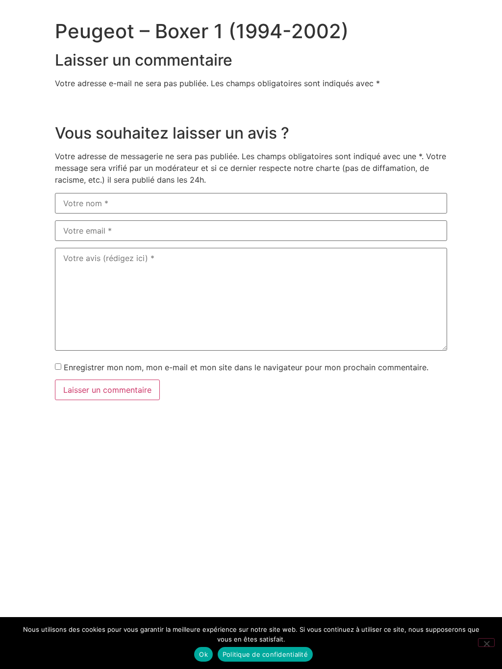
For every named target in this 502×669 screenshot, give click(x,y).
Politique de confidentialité (265, 654)
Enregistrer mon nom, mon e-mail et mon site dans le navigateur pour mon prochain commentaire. (246, 367)
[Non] (486, 642)
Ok (203, 654)
